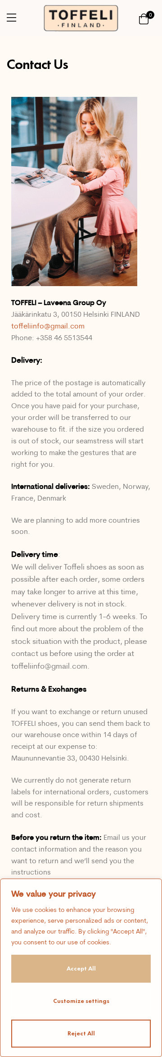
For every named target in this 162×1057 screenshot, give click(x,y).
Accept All (81, 968)
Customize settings (81, 1001)
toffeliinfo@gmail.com (48, 325)
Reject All (81, 1033)
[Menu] (11, 17)
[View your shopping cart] (143, 18)
